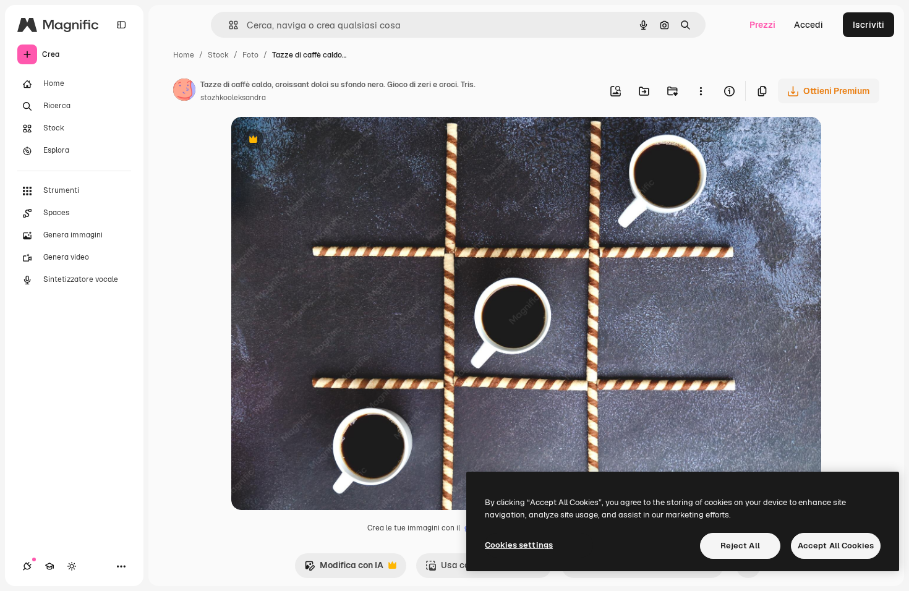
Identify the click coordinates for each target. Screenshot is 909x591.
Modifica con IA (343, 568)
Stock (218, 55)
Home (183, 55)
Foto (250, 55)
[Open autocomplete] (228, 25)
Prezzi (762, 24)
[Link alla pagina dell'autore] (184, 91)
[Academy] (49, 566)
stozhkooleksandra (233, 98)
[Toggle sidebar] (121, 25)
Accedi (808, 24)
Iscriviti (868, 24)
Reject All (740, 545)
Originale (313, 141)
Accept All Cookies (836, 545)
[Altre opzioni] (700, 91)
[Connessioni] (27, 566)
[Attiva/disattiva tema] (72, 566)
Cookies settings (519, 545)
